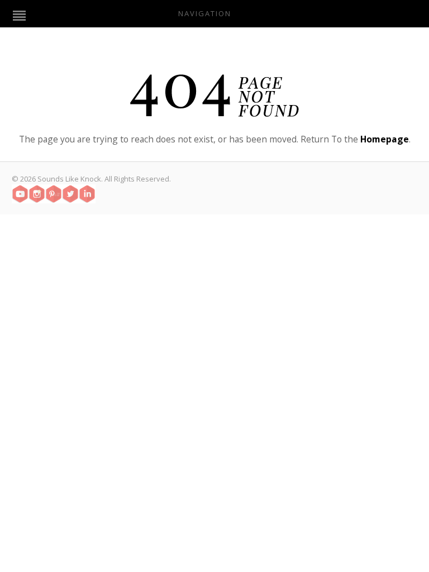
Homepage (384, 139)
